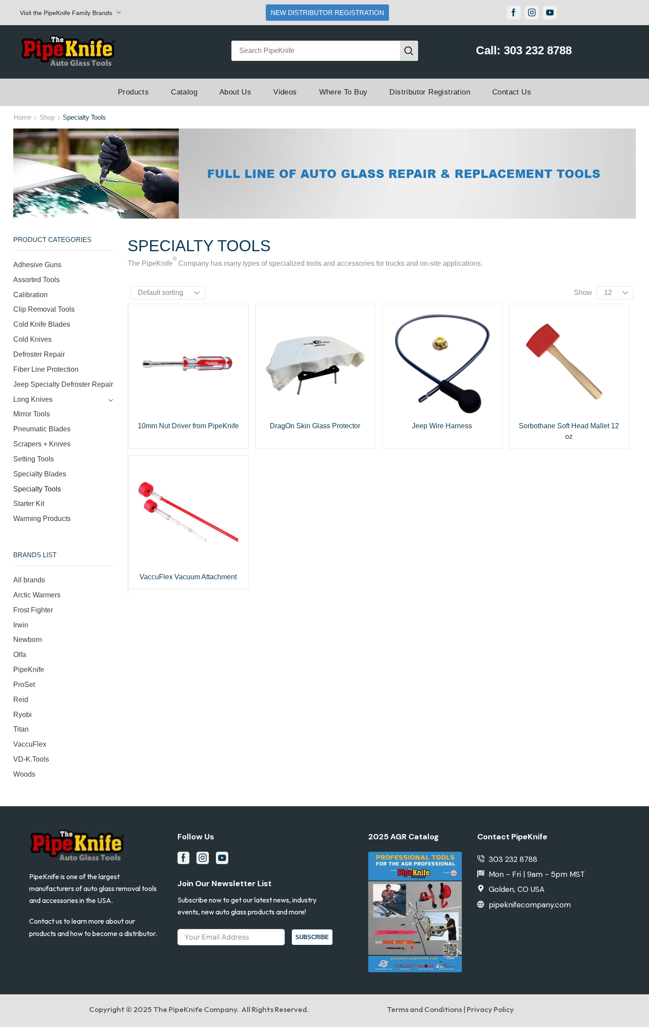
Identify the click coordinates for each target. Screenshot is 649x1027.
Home (22, 117)
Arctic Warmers (36, 595)
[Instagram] (532, 12)
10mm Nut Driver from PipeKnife (188, 426)
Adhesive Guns (37, 264)
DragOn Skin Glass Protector (315, 426)
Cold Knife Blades (41, 324)
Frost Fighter (33, 610)
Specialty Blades (39, 474)
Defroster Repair (39, 354)
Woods (24, 774)
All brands (29, 580)
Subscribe (312, 937)
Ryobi (22, 714)
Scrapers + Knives (42, 444)
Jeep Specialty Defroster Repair (63, 384)
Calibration (30, 294)
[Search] (409, 50)
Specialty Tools (37, 489)
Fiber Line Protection (46, 369)
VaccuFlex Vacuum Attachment (188, 577)
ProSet (24, 684)
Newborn (27, 639)
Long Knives (33, 399)
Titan (21, 729)
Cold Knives (32, 339)
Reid (20, 699)
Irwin (20, 625)
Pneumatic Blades (42, 429)
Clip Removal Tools (44, 309)
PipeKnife (28, 669)
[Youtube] (550, 12)
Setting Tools (33, 459)
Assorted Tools (36, 279)
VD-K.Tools (31, 759)
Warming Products (42, 518)
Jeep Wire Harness (442, 426)
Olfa (19, 654)
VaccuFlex (29, 744)
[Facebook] (514, 12)
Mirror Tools (31, 414)
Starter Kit (28, 503)
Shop (47, 117)
